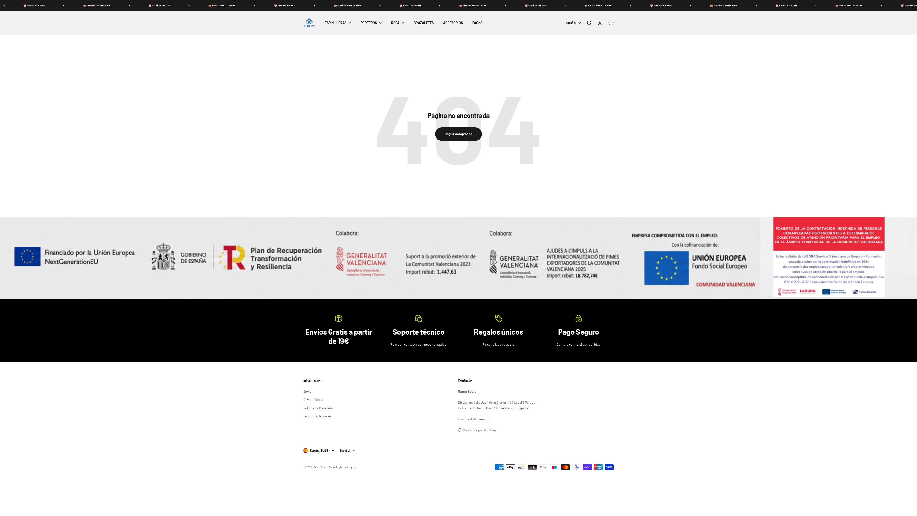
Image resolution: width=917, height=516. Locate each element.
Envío (307, 391)
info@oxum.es (478, 419)
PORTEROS (369, 23)
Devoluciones (313, 400)
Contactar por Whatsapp (481, 430)
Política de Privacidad (319, 408)
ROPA (395, 23)
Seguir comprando (458, 134)
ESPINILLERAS (335, 23)
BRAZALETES (424, 23)
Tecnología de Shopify (342, 467)
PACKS (477, 23)
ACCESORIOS (453, 23)
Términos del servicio (319, 416)
